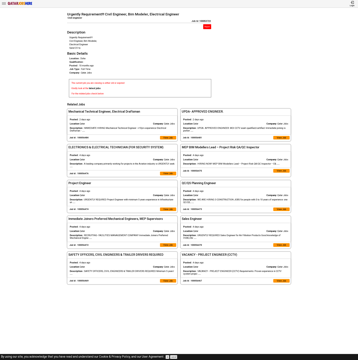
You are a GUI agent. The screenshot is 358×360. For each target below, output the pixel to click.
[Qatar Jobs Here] (20, 5)
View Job (168, 137)
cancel (173, 357)
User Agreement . (153, 356)
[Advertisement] (255, 55)
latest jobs (95, 88)
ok (168, 357)
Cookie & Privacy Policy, (115, 356)
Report (207, 27)
